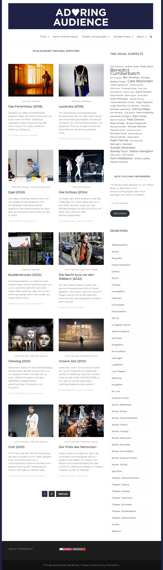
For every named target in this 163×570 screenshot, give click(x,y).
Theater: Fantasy (121, 491)
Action (115, 251)
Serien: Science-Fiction (124, 458)
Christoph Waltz (129, 88)
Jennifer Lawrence (120, 109)
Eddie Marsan (130, 95)
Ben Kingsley (116, 78)
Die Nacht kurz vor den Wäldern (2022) (76, 277)
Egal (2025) (16, 192)
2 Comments (29, 221)
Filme (43, 36)
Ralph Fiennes (119, 140)
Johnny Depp (141, 109)
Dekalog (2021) (19, 361)
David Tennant (143, 92)
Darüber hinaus (121, 36)
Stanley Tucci (119, 151)
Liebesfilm (117, 364)
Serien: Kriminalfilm (123, 451)
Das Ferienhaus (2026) (25, 106)
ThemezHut (112, 565)
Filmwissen (118, 304)
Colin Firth (142, 88)
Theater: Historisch (122, 497)
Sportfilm (117, 471)
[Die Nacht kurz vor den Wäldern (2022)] (81, 250)
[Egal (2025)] (30, 167)
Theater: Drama (31, 101)
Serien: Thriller (120, 464)
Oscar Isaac (133, 137)
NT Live (116, 391)
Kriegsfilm (117, 344)
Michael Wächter (137, 126)
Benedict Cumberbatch (125, 71)
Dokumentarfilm (121, 264)
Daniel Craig (128, 92)
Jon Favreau (116, 112)
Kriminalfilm (119, 351)
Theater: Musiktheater (124, 511)
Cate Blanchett (140, 81)
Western (116, 531)
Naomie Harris (117, 130)
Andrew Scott (132, 66)
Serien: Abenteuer (121, 404)
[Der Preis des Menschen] (81, 422)
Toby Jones (115, 155)
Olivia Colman (118, 137)
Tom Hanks (128, 155)
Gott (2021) (16, 447)
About (140, 36)
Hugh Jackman (144, 102)
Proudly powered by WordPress (61, 565)
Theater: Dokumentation (125, 477)
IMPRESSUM (26, 548)
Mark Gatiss (139, 116)
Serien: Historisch (121, 438)
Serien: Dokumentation (125, 418)
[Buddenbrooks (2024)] (30, 250)
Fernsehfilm (118, 291)
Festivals (116, 298)
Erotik (115, 278)
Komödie (117, 338)
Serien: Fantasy (120, 431)
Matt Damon (135, 119)
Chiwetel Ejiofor (136, 85)
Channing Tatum (119, 85)
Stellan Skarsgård (141, 151)
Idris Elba (145, 106)
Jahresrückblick (120, 331)
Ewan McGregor (119, 98)
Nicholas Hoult (118, 133)
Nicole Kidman (135, 134)
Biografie (117, 258)
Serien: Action (119, 411)
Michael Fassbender (136, 123)
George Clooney (137, 99)
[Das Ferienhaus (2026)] (30, 81)
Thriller (116, 524)
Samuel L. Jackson (121, 144)
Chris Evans (115, 88)
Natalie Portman (134, 130)
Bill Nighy (145, 78)
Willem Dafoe (142, 158)
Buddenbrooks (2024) (25, 275)
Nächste (63, 493)
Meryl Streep (117, 123)
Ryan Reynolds (136, 141)
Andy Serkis (146, 66)
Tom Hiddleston (121, 158)
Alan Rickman (117, 66)
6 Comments (77, 307)
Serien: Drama (120, 424)
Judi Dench (129, 113)
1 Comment (81, 476)
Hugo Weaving (118, 105)
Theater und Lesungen (94, 36)
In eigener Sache (121, 324)
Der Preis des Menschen (77, 447)
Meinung (117, 378)
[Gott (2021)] (30, 422)
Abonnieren (119, 213)
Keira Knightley (145, 112)
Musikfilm (117, 384)
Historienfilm (119, 311)
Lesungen (117, 358)
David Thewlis (116, 95)
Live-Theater (72, 270)
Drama (115, 271)
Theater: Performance (124, 517)
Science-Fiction (120, 398)
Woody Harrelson (119, 162)
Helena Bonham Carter (122, 102)
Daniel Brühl (116, 92)
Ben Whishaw (131, 77)
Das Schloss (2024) (73, 192)
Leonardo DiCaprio (120, 116)
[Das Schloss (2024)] (81, 167)
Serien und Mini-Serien (65, 36)
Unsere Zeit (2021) (72, 361)
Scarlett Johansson (123, 147)
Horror (115, 318)
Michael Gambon (118, 127)
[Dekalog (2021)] (30, 336)
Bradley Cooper (118, 81)
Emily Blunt (143, 95)
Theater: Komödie (81, 101)
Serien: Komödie (121, 444)
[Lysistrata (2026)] (81, 81)
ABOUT (12, 548)
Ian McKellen (133, 106)
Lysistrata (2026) (71, 106)
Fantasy (116, 284)
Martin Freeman (118, 120)
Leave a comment (28, 135)
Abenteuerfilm (120, 244)
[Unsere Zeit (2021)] (81, 336)
